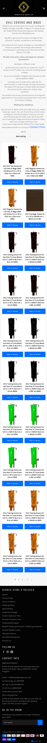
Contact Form (37, 126)
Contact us (6, 641)
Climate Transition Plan (11, 619)
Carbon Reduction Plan (11, 616)
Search (5, 594)
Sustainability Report (10, 623)
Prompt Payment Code (11, 630)
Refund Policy (7, 609)
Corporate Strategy (9, 612)
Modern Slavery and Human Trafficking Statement (22, 626)
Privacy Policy (7, 598)
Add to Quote (12, 182)
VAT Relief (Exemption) (11, 637)
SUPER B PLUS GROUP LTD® (15, 732)
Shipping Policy (8, 605)
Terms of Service (8, 602)
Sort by (23, 132)
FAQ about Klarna (9, 633)
